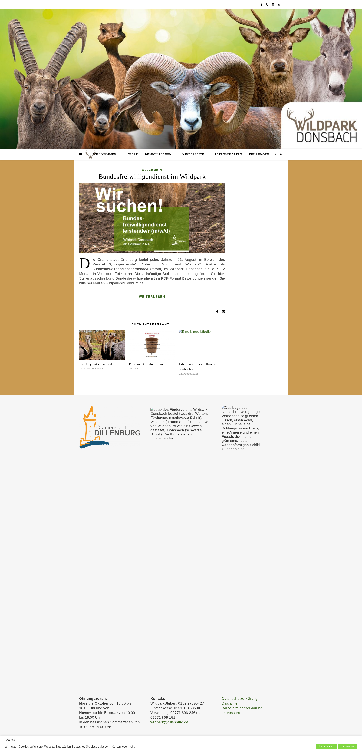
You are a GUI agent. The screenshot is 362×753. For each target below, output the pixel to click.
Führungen (259, 154)
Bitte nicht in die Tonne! (147, 364)
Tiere (133, 154)
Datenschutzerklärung (240, 699)
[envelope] (279, 4)
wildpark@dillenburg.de (169, 722)
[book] (273, 4)
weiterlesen (152, 296)
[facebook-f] (262, 4)
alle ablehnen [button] (348, 746)
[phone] (267, 4)
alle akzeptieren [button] (326, 746)
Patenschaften (228, 154)
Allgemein (152, 169)
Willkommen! (105, 154)
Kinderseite (193, 154)
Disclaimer (230, 703)
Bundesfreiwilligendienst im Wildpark (152, 176)
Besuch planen (158, 154)
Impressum (231, 713)
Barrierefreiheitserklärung (242, 708)
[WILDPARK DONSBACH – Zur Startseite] (181, 79)
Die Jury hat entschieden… (99, 364)
